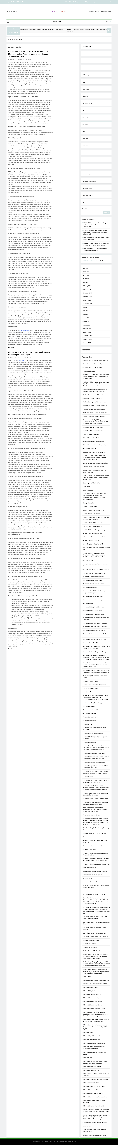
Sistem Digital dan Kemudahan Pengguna (95, 871)
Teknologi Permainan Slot (90, 1090)
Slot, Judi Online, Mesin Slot (91, 940)
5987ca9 (12, 59)
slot (84, 82)
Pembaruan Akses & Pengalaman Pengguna (95, 798)
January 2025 (87, 332)
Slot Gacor (86, 89)
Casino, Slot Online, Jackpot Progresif (94, 416)
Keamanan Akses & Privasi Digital (92, 580)
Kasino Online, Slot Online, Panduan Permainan (96, 569)
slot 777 (85, 117)
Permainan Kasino (88, 837)
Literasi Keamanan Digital (90, 688)
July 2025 (85, 311)
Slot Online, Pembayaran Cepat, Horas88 (94, 933)
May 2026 (86, 275)
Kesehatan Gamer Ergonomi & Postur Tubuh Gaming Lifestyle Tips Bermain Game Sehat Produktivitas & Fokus (95, 665)
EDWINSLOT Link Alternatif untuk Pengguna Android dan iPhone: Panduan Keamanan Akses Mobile (96, 224)
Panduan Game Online (89, 742)
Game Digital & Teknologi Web (91, 483)
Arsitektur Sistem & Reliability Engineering (95, 413)
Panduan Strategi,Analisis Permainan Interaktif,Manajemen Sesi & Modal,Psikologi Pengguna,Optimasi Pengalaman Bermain (96, 787)
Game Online (86, 486)
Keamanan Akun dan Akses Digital (93, 596)
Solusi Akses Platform (89, 944)
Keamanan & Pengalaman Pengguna (93, 576)
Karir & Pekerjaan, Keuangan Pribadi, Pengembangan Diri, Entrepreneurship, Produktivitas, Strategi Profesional (94, 555)
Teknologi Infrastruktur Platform (92, 1066)
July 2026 (85, 268)
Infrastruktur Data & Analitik (91, 540)
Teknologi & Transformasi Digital (92, 1005)
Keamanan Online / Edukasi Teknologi (94, 630)
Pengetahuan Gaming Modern (91, 815)
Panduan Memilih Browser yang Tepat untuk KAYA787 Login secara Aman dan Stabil (76, 2)
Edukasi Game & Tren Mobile (91, 438)
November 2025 (87, 296)
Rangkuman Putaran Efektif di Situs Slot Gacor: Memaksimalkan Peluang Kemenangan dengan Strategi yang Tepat (28, 54)
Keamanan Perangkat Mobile (91, 643)
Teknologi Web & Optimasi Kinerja (93, 1093)
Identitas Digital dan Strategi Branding (94, 530)
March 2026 (86, 282)
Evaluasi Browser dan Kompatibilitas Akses (95, 463)
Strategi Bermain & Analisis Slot (92, 951)
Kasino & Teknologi (88, 560)
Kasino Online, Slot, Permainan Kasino (94, 573)
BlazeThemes (72, 1141)
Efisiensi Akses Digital (89, 448)
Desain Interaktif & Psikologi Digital (93, 427)
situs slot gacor (24, 330)
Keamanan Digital (88, 603)
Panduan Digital (87, 724)
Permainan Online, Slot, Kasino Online (94, 846)
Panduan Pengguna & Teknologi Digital (94, 762)
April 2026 (86, 279)
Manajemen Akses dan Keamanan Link (94, 692)
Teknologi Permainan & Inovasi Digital (94, 1086)
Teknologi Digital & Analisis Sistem (93, 1036)
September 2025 (87, 304)
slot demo (86, 153)
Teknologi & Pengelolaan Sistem (92, 1001)
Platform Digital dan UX (89, 867)
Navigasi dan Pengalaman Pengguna (93, 703)
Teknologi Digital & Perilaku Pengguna (94, 1043)
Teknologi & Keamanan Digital (91, 998)
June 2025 (86, 314)
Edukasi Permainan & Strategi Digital (93, 441)
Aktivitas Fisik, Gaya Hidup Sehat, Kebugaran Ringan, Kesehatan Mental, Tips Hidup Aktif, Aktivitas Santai (96, 376)
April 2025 (86, 321)
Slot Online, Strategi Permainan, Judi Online (95, 936)
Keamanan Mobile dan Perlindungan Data (95, 626)
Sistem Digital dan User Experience (93, 875)
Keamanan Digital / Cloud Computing (93, 607)
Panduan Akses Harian (89, 713)
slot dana (85, 138)
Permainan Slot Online (89, 849)
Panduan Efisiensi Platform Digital (93, 733)
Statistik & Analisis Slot (90, 947)
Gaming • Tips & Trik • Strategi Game (93, 510)
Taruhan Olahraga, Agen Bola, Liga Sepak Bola (96, 980)
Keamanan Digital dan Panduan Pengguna (95, 623)
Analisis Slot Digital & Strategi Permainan (95, 405)
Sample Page (57, 22)
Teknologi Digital (88, 1032)
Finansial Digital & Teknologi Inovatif (93, 466)
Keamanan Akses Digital (90, 587)
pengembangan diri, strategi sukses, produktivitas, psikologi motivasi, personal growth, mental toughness (95, 809)
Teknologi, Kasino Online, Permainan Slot (95, 1097)
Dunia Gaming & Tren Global (91, 434)
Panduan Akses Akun (89, 706)
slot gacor (22, 360)
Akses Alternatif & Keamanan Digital (93, 364)
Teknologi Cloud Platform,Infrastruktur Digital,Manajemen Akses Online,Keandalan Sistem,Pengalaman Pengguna (95, 1014)
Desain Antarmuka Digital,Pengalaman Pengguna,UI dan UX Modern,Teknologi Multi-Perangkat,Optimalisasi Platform (96, 422)
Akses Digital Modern (89, 371)
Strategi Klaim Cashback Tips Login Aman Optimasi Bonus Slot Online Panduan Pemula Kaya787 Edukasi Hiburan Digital (96, 971)
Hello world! (103, 261)
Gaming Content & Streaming (91, 514)
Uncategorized (87, 1126)
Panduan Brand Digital (89, 720)
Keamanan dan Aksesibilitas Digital (93, 600)
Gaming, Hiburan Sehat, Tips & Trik (93, 523)
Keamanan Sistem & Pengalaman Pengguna (95, 652)
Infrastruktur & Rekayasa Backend (92, 533)
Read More (11, 347)
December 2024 (87, 335)
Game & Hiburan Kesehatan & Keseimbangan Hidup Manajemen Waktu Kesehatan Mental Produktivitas (96, 477)
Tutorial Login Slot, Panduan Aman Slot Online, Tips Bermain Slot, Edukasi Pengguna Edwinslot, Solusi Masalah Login (96, 1117)
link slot (85, 96)
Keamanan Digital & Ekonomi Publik (93, 614)
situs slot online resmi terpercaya (92, 882)
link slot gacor (87, 75)
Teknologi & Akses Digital (90, 987)
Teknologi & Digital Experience (92, 994)
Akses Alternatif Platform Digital (92, 367)
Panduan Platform (88, 777)
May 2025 (86, 318)
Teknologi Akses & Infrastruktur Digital (94, 1008)
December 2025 (87, 293)
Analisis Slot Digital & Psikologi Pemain (94, 402)
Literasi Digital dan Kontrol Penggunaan (94, 685)
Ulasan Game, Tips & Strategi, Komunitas (95, 1122)
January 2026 (87, 289)
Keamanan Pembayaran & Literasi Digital (94, 639)
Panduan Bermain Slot (89, 717)
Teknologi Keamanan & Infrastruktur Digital (95, 1079)
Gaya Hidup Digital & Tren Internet (92, 526)
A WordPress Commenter (90, 261)
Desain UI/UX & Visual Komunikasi (93, 431)
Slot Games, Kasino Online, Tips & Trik (94, 894)
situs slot (85, 124)
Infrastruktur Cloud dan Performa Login (94, 537)
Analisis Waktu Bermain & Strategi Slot (94, 409)
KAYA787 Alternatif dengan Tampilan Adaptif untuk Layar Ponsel (59, 29)
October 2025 (87, 300)
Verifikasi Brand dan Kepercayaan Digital (94, 1135)
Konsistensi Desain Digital (90, 681)
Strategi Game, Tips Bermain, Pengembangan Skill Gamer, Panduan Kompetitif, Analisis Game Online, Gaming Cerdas (96, 956)
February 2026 (87, 286)
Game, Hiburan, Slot (88, 503)
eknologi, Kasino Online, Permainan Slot (94, 452)
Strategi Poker (87, 976)
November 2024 (87, 339)
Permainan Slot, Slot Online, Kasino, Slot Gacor (96, 864)
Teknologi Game (87, 1057)
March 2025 (86, 325)
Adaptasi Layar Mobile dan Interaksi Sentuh (95, 360)
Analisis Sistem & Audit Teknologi (93, 395)
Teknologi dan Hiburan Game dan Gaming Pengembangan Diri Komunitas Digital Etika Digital (95, 1027)
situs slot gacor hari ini (89, 181)
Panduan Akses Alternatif (90, 710)
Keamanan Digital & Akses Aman (92, 610)
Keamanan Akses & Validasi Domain (93, 584)
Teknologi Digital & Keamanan (91, 1039)
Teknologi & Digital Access (91, 991)
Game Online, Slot (88, 490)
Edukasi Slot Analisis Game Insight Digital (95, 445)
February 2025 (87, 328)
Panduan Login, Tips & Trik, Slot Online (94, 753)
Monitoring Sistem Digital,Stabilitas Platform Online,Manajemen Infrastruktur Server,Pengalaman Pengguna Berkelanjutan (96, 697)
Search (84, 209)
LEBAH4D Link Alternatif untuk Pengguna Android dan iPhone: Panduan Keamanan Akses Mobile (95, 232)
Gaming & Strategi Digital (90, 506)
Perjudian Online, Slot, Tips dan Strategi (94, 833)
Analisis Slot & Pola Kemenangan (92, 398)
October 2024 (87, 343)
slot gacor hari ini (88, 195)
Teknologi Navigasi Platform (91, 1083)
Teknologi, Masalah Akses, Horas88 (93, 1106)
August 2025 (86, 307)
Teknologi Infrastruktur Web (91, 1070)
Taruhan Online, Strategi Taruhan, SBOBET (95, 984)
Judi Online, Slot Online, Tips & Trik (93, 544)
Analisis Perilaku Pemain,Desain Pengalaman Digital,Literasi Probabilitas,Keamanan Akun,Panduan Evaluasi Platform (96, 384)
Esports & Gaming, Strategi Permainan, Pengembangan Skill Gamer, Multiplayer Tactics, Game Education (94, 457)
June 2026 (86, 272)
